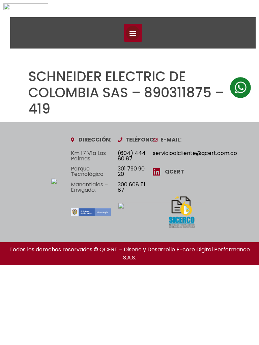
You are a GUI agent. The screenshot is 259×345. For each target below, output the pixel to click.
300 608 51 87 (131, 187)
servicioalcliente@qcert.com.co (195, 153)
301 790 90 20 (131, 171)
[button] (133, 33)
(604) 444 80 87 (132, 155)
